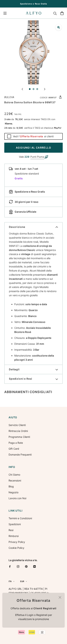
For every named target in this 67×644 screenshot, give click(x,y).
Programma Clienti (19, 436)
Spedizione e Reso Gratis (33, 4)
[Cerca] (55, 13)
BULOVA (9, 97)
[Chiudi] (60, 597)
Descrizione (17, 226)
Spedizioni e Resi (20, 378)
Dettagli (14, 369)
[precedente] (22, 89)
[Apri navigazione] (5, 13)
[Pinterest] (26, 566)
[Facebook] (10, 566)
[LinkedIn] (34, 566)
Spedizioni (15, 524)
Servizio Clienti (17, 425)
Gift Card (14, 448)
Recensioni (15, 480)
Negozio (13, 492)
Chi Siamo (14, 474)
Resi (11, 530)
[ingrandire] (58, 27)
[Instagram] (18, 566)
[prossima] (44, 89)
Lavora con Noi (17, 498)
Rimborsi (14, 536)
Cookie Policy (16, 547)
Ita (10, 581)
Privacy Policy (17, 541)
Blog (11, 486)
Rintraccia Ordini (18, 430)
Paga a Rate (16, 442)
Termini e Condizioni (20, 518)
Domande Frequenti (20, 454)
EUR (22, 581)
